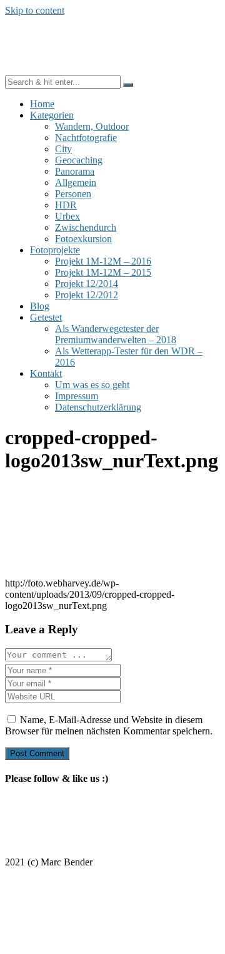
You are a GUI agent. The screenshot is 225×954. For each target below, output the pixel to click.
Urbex (67, 216)
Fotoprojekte (55, 250)
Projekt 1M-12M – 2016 (103, 261)
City (63, 149)
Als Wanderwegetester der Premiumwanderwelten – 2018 (115, 334)
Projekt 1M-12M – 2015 (103, 272)
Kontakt (46, 373)
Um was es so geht (92, 384)
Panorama (74, 171)
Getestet (46, 317)
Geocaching (78, 160)
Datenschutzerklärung (98, 407)
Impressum (76, 396)
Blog (39, 306)
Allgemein (75, 182)
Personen (73, 193)
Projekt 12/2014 (86, 283)
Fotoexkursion (83, 238)
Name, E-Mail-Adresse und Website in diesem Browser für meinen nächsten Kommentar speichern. (108, 725)
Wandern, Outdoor (92, 126)
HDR (66, 205)
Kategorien (52, 115)
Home (42, 104)
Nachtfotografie (86, 137)
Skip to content (34, 10)
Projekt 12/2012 (86, 295)
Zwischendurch (85, 227)
